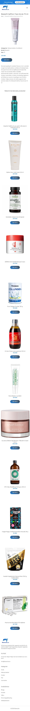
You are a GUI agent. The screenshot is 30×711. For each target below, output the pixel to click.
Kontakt (3, 692)
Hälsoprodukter (12, 48)
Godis (2, 669)
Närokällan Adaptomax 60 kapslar (15, 217)
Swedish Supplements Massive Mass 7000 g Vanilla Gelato (15, 577)
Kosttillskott (19, 48)
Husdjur (3, 675)
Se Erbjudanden (20, 2)
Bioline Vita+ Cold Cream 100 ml (15, 172)
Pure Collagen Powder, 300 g (15, 306)
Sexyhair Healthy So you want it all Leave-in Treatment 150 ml (15, 126)
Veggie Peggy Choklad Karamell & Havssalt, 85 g (15, 531)
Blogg (2, 690)
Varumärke (4, 680)
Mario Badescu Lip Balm (15, 396)
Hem (2, 16)
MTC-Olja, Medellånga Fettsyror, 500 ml (15, 487)
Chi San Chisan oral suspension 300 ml (15, 351)
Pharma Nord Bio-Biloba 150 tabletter (15, 622)
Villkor (2, 695)
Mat (2, 677)
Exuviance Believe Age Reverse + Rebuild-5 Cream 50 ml (15, 441)
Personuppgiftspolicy (6, 698)
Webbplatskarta (5, 700)
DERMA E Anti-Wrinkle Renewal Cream (15, 261)
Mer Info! (6, 60)
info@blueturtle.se (5, 661)
